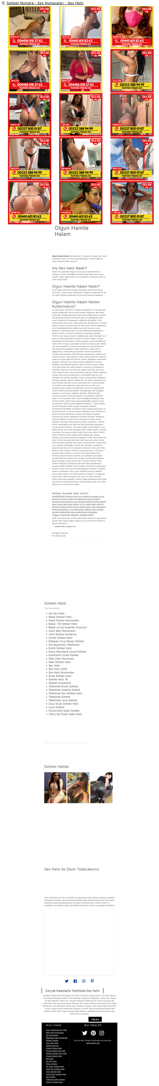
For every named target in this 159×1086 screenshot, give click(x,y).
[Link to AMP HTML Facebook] (75, 981)
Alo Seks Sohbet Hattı (55, 1066)
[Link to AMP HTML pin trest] (92, 982)
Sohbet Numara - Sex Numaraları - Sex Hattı (45, 3)
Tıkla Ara (95, 1019)
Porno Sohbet (51, 1064)
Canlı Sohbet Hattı (53, 1072)
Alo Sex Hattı (51, 1061)
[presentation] (111, 787)
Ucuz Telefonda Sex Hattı (56, 1030)
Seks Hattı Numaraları (55, 1033)
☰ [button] (3, 3)
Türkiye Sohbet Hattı (54, 1082)
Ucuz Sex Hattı (52, 1043)
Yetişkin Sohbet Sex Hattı (56, 1053)
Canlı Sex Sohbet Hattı (55, 1069)
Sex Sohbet (50, 1077)
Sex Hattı (50, 1059)
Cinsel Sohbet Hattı (54, 1048)
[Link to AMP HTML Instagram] (84, 981)
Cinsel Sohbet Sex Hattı (55, 1051)
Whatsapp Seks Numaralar (57, 1038)
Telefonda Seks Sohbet (55, 1079)
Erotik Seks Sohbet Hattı (56, 1074)
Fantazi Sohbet (52, 1040)
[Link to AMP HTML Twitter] (67, 982)
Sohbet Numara (52, 1046)
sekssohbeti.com (93, 1043)
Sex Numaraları (52, 1035)
